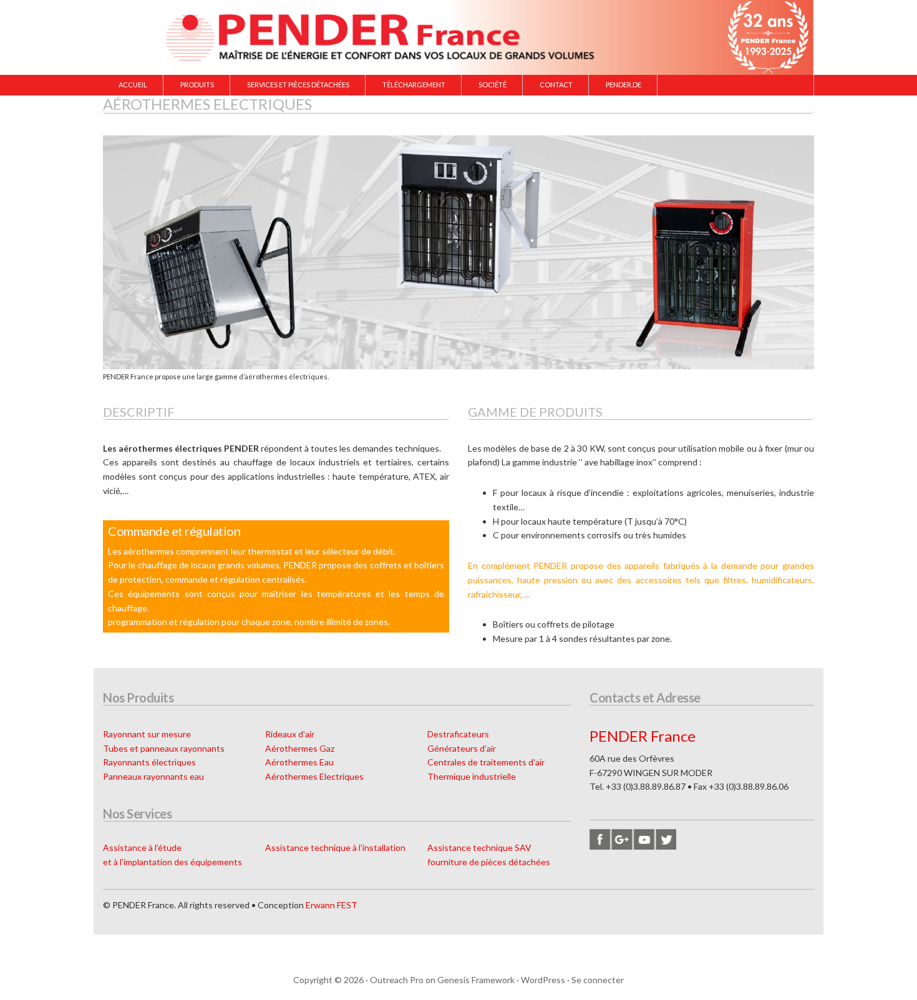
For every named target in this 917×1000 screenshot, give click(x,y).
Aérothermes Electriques (314, 776)
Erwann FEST (331, 905)
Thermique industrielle (471, 776)
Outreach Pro (397, 979)
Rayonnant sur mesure (147, 734)
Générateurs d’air (461, 748)
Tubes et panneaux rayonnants (164, 748)
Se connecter (597, 979)
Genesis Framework (476, 979)
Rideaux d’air (289, 734)
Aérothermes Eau (299, 762)
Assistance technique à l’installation (335, 847)
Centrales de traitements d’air (486, 762)
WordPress (543, 979)
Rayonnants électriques (149, 762)
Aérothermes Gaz (299, 748)
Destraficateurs (458, 734)
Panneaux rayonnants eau (153, 776)
